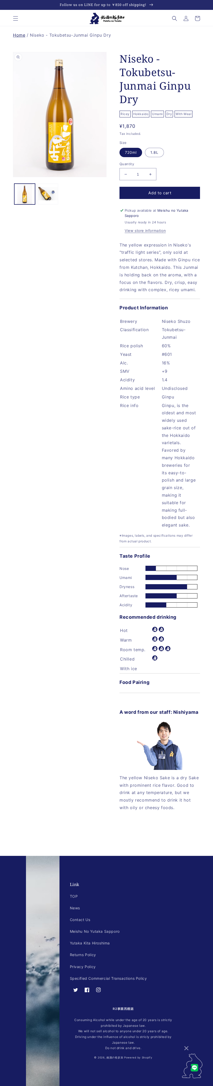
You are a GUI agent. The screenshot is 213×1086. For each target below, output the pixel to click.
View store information (145, 230)
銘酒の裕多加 (114, 1057)
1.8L (154, 152)
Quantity (126, 164)
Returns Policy (83, 954)
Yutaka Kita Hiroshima (90, 943)
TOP (74, 896)
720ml (131, 152)
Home (19, 35)
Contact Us (80, 919)
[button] (15, 18)
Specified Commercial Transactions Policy (108, 978)
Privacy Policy (83, 966)
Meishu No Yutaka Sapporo (95, 931)
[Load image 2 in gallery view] (48, 194)
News (75, 908)
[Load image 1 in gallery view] (24, 194)
